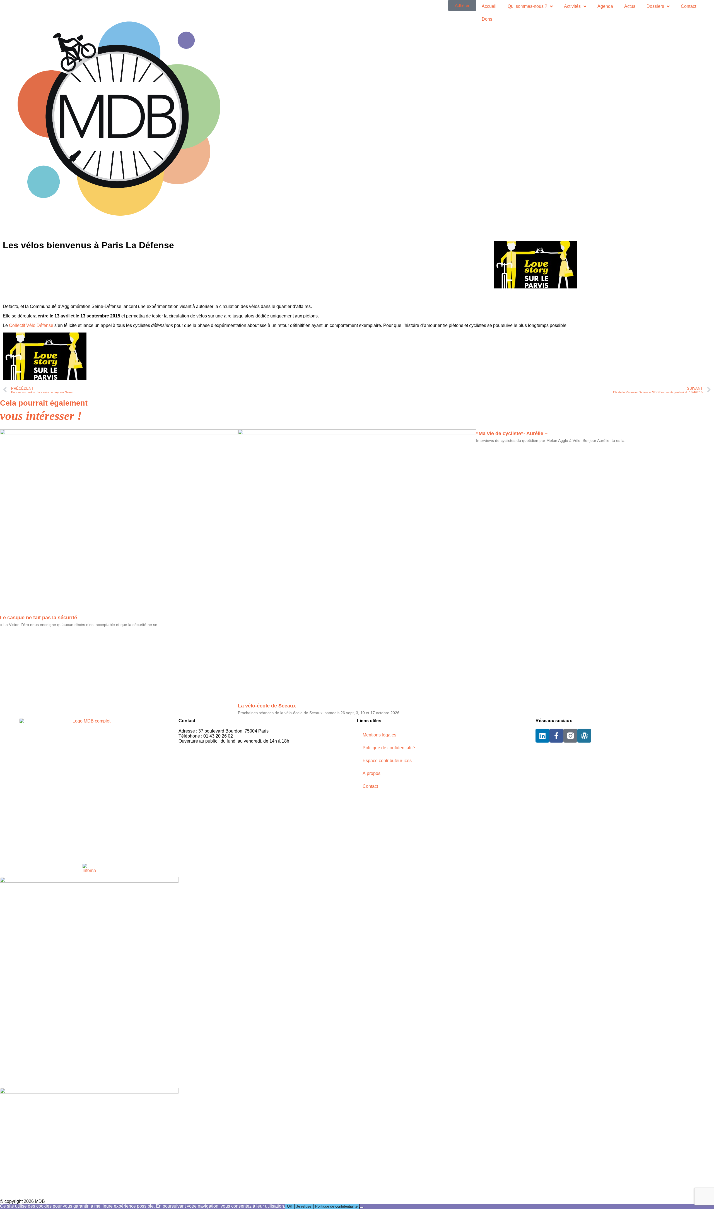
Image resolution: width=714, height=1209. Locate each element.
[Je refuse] (361, 1207)
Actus (629, 6)
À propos (371, 773)
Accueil (489, 6)
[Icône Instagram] (570, 736)
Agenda (605, 6)
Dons (487, 19)
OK (289, 1206)
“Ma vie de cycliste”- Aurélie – (511, 433)
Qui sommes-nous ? (527, 6)
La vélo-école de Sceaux (267, 706)
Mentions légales (379, 735)
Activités (572, 6)
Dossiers (655, 6)
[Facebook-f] (556, 736)
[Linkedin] (542, 736)
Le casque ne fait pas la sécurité (38, 617)
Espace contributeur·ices (387, 760)
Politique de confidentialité (389, 747)
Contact (688, 6)
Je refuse (303, 1206)
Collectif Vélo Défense (31, 325)
